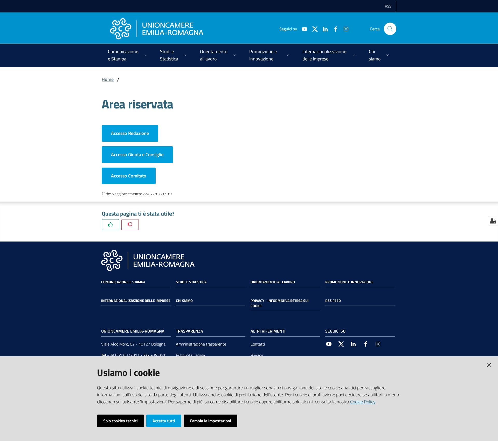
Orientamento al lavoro (273, 282)
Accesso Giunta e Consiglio (137, 154)
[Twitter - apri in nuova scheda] (313, 28)
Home (108, 79)
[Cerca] (390, 29)
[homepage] (156, 28)
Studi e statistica (191, 282)
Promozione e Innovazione (349, 282)
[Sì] (110, 224)
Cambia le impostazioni (210, 421)
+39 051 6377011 (123, 355)
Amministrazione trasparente (201, 344)
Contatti (258, 344)
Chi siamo (184, 300)
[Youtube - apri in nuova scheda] (302, 28)
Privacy (257, 355)
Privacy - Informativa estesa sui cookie (280, 303)
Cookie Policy (362, 401)
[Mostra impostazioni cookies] (493, 220)
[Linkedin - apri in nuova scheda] (323, 28)
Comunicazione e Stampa (123, 282)
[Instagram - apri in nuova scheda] (344, 28)
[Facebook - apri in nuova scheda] (333, 28)
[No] (130, 224)
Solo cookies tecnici (120, 421)
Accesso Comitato (128, 175)
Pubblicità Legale (190, 355)
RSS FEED (333, 300)
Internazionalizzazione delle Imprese (135, 300)
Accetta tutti (164, 421)
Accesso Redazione (130, 133)
